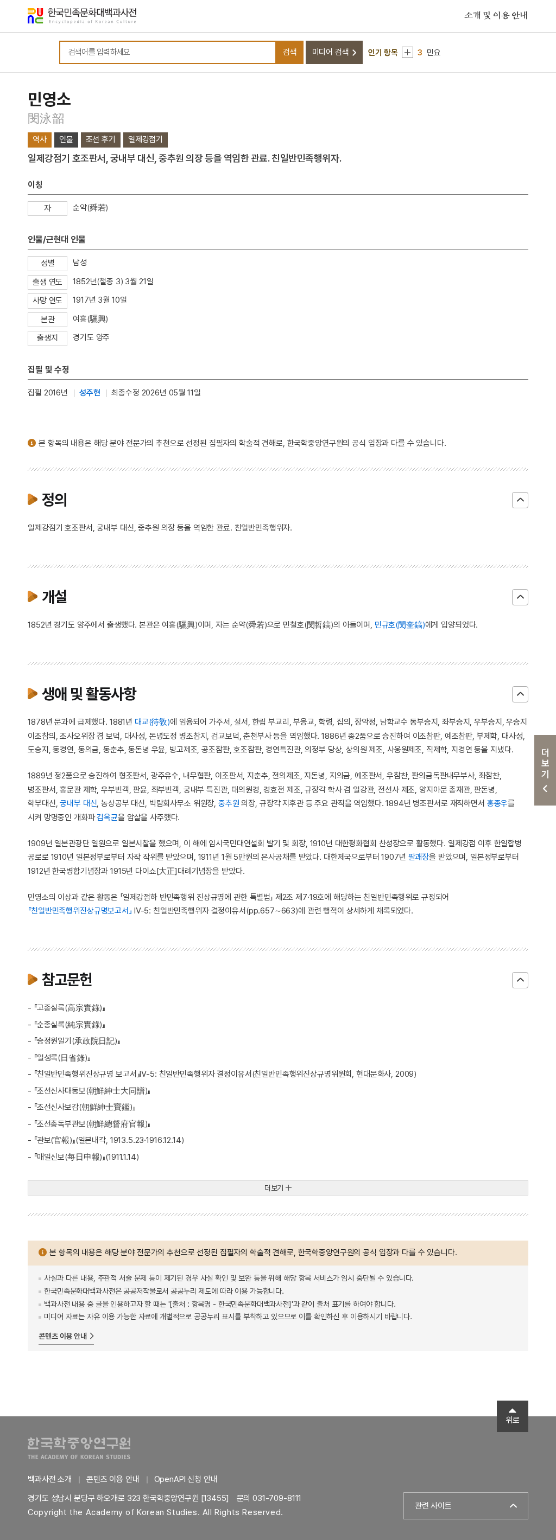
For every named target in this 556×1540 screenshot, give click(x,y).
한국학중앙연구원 (79, 1448)
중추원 (228, 803)
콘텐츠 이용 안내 (63, 1336)
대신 (90, 803)
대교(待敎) (152, 722)
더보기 (274, 1188)
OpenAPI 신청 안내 (186, 1479)
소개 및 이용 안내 (496, 16)
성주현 (89, 393)
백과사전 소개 (50, 1479)
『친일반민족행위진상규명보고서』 (80, 911)
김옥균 (107, 817)
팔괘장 (418, 857)
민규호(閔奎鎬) (400, 625)
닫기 (520, 500)
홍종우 (497, 803)
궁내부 (70, 803)
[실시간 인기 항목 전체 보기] (407, 52)
